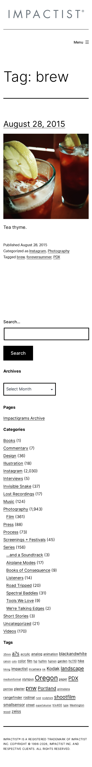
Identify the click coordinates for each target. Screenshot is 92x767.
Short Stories (15, 616)
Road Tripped (19, 585)
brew (21, 257)
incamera (35, 669)
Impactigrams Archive (24, 418)
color (22, 661)
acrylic (25, 654)
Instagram (37, 251)
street (30, 705)
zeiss (16, 711)
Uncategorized (17, 623)
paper (63, 679)
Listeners (14, 577)
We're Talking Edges (25, 608)
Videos (9, 631)
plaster (19, 689)
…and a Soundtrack (24, 554)
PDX (56, 257)
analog (36, 654)
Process (10, 532)
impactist (19, 669)
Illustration (13, 463)
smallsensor (14, 704)
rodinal (29, 697)
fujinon (52, 661)
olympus (28, 679)
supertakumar (43, 705)
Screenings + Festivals (24, 539)
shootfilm (64, 697)
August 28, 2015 (34, 124)
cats (14, 661)
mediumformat (12, 679)
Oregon (46, 678)
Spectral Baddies (22, 593)
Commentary (15, 448)
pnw (31, 688)
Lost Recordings (18, 494)
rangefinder (12, 697)
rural (38, 697)
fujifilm (42, 661)
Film (10, 516)
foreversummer (39, 257)
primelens (63, 689)
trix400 (57, 705)
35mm (7, 654)
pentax (8, 689)
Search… (11, 321)
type (66, 705)
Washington (77, 705)
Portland (47, 688)
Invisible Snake (17, 486)
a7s (15, 653)
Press (8, 524)
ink (44, 669)
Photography (58, 251)
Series (9, 547)
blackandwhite (73, 653)
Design (9, 455)
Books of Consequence (28, 570)
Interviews (13, 478)
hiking (6, 669)
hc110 (73, 661)
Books (9, 440)
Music (8, 501)
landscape (72, 668)
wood (6, 711)
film (29, 661)
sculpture (47, 697)
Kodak (53, 668)
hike (81, 661)
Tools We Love (20, 600)
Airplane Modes (21, 562)
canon (7, 661)
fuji (35, 661)
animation (50, 654)
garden (62, 661)
